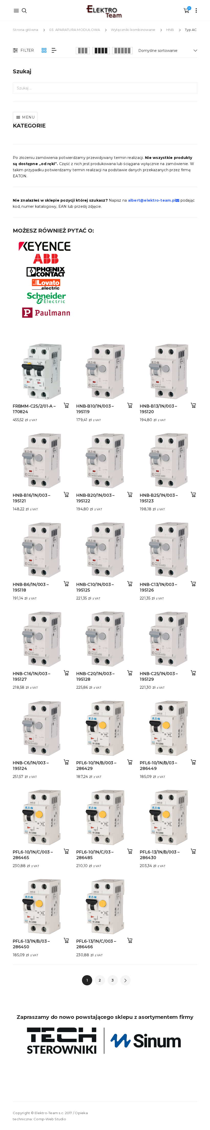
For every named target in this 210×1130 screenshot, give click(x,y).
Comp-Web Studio (50, 1119)
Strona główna (25, 30)
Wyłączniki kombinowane (133, 30)
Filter (27, 50)
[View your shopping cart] (186, 10)
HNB (170, 30)
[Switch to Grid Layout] (44, 50)
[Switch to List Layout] (54, 50)
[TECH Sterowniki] (105, 1041)
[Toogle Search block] (24, 10)
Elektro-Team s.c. (49, 1113)
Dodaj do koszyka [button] (66, 405)
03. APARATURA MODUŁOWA (74, 30)
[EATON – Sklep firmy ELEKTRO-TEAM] (103, 11)
